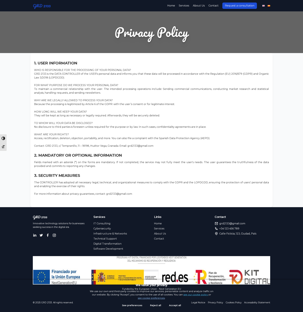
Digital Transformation (107, 243)
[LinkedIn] (35, 235)
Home (171, 5)
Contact (213, 5)
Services (184, 5)
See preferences (132, 305)
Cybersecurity (102, 228)
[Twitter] (41, 235)
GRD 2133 (42, 5)
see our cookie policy (195, 294)
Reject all (155, 305)
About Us (199, 5)
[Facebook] (48, 235)
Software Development (108, 248)
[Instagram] (54, 235)
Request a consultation (239, 5)
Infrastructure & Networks (110, 233)
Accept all (175, 305)
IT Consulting (101, 223)
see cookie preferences (151, 298)
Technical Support (105, 238)
